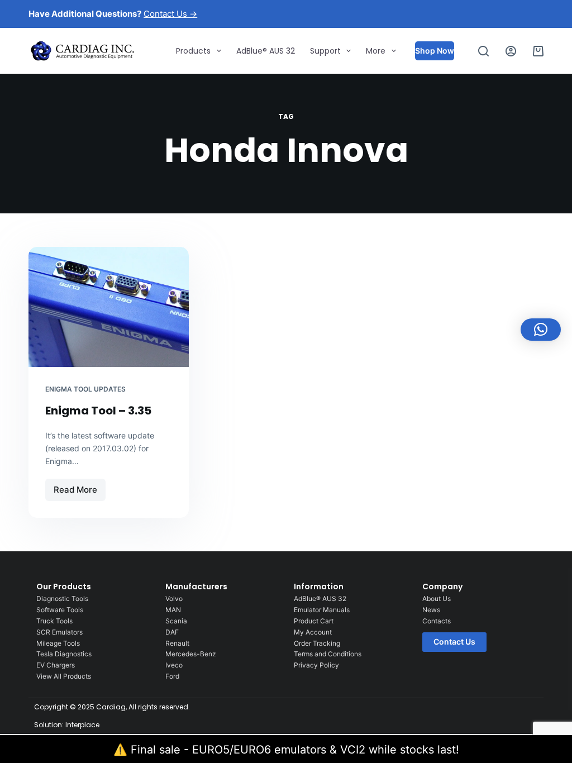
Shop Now (434, 50)
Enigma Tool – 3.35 (98, 410)
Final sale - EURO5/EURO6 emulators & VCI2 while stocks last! (295, 749)
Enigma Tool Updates (85, 389)
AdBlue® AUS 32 (265, 50)
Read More (79, 487)
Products (193, 50)
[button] (541, 329)
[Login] (511, 51)
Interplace (82, 724)
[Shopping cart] (538, 51)
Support (325, 50)
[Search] (483, 51)
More (375, 50)
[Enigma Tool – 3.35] (108, 307)
